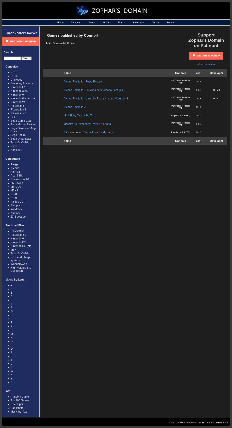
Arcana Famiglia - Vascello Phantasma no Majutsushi (96, 98)
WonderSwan (19, 264)
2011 (198, 90)
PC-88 (14, 194)
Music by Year (19, 411)
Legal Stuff (210, 422)
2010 (198, 115)
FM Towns (17, 183)
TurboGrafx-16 (19, 142)
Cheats (155, 22)
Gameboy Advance (22, 83)
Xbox (14, 146)
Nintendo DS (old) (21, 246)
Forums (171, 22)
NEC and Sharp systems (20, 259)
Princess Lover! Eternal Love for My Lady (88, 132)
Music (92, 22)
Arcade (15, 168)
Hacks (121, 22)
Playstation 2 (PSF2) (180, 115)
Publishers (17, 407)
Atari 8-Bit (16, 175)
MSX (13, 249)
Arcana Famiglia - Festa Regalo (83, 81)
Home (60, 22)
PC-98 (14, 198)
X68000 (15, 212)
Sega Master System (23, 124)
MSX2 (14, 190)
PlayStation (17, 231)
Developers (17, 404)
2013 (198, 107)
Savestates (138, 22)
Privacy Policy (222, 422)
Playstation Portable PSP (180, 81)
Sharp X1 (16, 205)
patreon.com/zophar (206, 64)
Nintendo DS (18, 87)
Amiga (14, 164)
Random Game (20, 396)
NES (13, 72)
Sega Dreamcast (21, 138)
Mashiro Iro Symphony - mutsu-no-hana (87, 124)
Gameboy (16, 79)
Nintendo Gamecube (23, 98)
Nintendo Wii (18, 102)
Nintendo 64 (18, 94)
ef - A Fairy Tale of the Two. (80, 115)
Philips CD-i (18, 201)
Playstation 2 (18, 109)
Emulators (76, 22)
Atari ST (15, 171)
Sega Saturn (18, 135)
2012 (198, 81)
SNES (14, 76)
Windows (16, 209)
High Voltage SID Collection (21, 269)
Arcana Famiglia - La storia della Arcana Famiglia (93, 90)
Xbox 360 (16, 149)
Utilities (107, 22)
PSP (13, 117)
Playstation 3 (18, 113)
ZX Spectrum (18, 216)
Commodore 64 (20, 179)
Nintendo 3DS (19, 90)
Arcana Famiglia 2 (75, 107)
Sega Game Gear (21, 120)
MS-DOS (16, 186)
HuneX (216, 90)
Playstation (17, 105)
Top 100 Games (20, 400)
